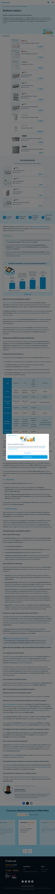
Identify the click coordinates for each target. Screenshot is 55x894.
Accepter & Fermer (27, 457)
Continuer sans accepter (12, 435)
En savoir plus (27, 453)
